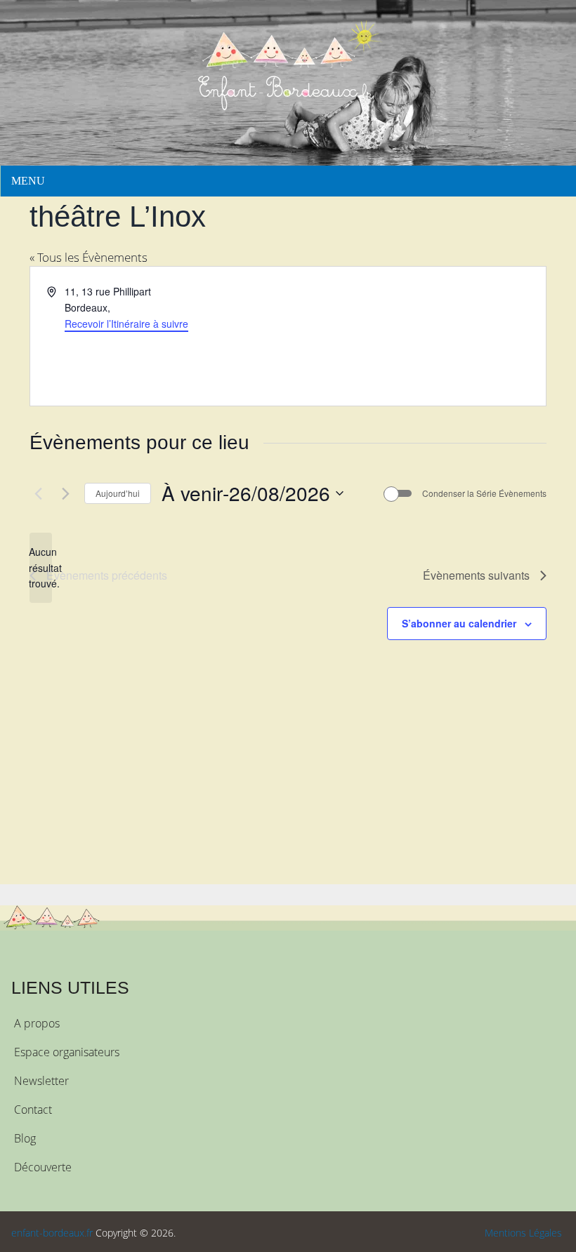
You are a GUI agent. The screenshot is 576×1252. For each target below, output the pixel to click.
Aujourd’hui (118, 493)
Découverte (43, 1167)
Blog (25, 1138)
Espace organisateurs (66, 1052)
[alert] (41, 568)
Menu (28, 181)
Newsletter (41, 1080)
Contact (33, 1109)
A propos (37, 1023)
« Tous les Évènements (89, 257)
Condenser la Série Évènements (484, 493)
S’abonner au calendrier (459, 623)
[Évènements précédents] (38, 493)
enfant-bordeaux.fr (52, 1232)
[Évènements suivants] (65, 493)
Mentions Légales (523, 1232)
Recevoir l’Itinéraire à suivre (126, 324)
